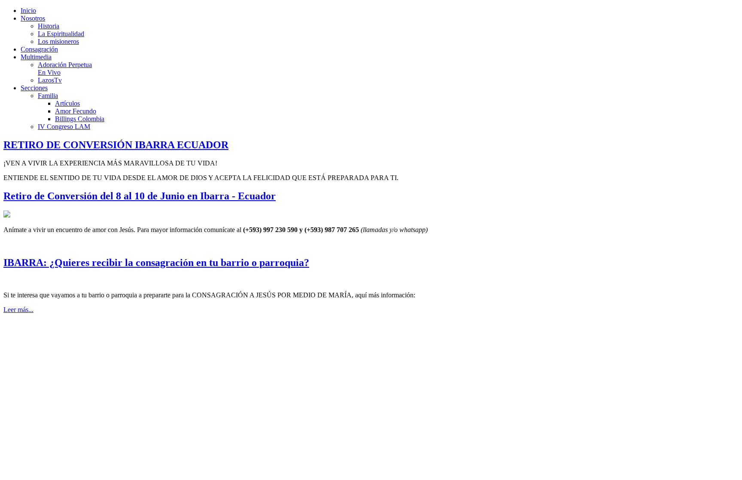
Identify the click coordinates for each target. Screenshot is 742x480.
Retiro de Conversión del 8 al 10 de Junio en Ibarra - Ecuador (139, 196)
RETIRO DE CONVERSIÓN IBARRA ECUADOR (115, 144)
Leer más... (18, 309)
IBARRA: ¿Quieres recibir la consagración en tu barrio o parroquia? (156, 262)
